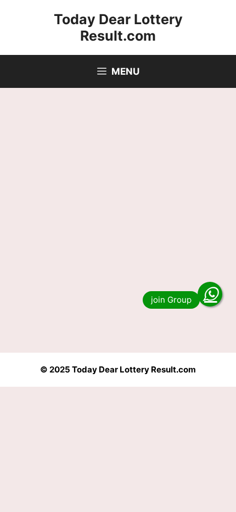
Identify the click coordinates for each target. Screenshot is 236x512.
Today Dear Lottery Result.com (118, 27)
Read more (51, 312)
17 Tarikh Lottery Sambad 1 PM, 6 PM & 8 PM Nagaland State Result (107, 200)
